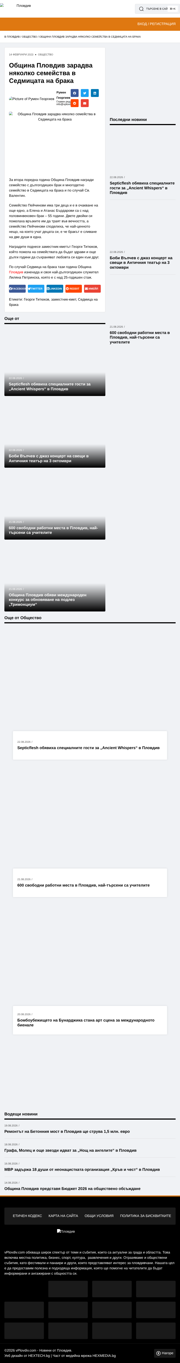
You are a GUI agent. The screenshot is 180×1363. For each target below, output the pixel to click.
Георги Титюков (36, 299)
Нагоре (167, 1353)
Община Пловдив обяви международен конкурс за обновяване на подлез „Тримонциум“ (47, 600)
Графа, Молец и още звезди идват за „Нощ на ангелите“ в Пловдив (70, 1150)
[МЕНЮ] (6, 24)
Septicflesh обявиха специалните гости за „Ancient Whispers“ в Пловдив (88, 748)
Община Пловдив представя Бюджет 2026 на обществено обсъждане (72, 1188)
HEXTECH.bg (39, 1356)
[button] (75, 93)
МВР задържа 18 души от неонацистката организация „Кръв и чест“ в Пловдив (82, 1169)
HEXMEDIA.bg (104, 1356)
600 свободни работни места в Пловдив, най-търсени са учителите (83, 885)
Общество (29, 36)
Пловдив (16, 272)
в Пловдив (12, 36)
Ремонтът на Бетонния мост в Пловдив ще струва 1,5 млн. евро (67, 1131)
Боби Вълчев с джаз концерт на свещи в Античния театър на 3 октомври (141, 263)
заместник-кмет (63, 299)
